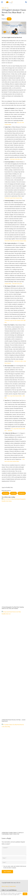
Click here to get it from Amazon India (13, 198)
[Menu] (2, 2)
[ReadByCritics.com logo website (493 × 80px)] (9, 2)
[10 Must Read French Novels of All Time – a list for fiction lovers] (14, 611)
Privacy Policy (5, 886)
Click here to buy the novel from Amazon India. (15, 240)
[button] (26, 2)
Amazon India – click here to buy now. (13, 283)
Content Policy (12, 886)
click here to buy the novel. (16, 159)
